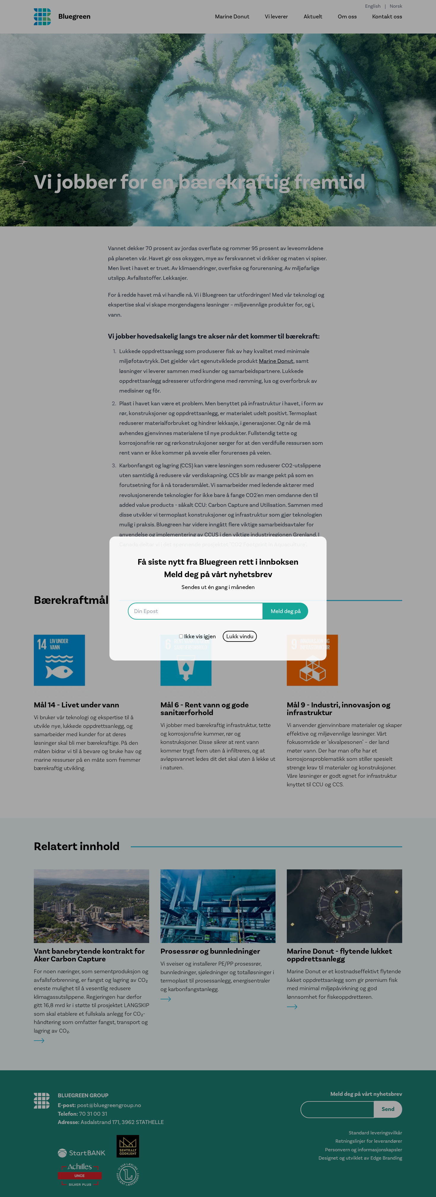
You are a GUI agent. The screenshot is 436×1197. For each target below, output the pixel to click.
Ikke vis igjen (200, 636)
